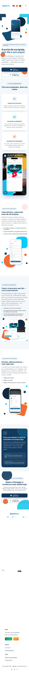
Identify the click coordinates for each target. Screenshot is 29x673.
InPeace (14, 666)
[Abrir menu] (26, 6)
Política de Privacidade (11, 657)
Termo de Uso (8, 660)
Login (15, 638)
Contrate (8, 638)
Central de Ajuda (9, 650)
